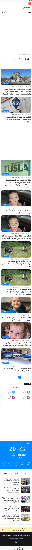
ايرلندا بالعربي (26, 315)
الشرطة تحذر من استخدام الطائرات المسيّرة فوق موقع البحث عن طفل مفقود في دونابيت (18, 292)
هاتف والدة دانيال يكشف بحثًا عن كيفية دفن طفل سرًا (18, 211)
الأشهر (16, 473)
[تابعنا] (3, 530)
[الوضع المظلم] (5, 12)
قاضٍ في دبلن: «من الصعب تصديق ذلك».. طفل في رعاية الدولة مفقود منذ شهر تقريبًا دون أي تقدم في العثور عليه (16, 184)
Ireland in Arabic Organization (17, 547)
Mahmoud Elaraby (25, 87)
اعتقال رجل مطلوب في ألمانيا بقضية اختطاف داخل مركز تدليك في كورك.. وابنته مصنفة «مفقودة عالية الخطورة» (17, 92)
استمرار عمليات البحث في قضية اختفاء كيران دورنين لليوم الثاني (16, 318)
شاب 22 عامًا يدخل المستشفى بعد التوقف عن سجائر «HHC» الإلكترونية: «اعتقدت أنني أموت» (11, 508)
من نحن (21, 538)
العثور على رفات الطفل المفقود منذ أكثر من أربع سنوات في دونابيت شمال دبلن (16, 237)
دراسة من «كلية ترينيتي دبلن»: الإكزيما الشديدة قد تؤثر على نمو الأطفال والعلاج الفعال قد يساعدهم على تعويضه (11, 489)
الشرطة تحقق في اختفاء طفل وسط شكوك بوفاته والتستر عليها (17, 369)
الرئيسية (27, 54)
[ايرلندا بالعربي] (26, 8)
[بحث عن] (2, 12)
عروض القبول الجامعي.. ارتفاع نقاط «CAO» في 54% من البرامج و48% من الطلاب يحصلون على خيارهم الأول (11, 517)
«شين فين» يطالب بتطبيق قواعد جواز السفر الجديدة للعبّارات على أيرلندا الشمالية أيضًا (11, 480)
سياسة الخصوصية (13, 538)
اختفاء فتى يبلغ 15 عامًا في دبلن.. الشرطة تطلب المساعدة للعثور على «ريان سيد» (18, 119)
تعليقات (5, 473)
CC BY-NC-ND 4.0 (27, 549)
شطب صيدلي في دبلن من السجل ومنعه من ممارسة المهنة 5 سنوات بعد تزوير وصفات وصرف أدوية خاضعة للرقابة (11, 499)
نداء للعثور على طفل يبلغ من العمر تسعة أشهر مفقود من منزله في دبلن (17, 344)
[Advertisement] (16, 33)
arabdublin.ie (5, 547)
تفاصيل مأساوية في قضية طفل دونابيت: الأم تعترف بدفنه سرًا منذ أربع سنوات (16, 264)
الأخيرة (27, 473)
